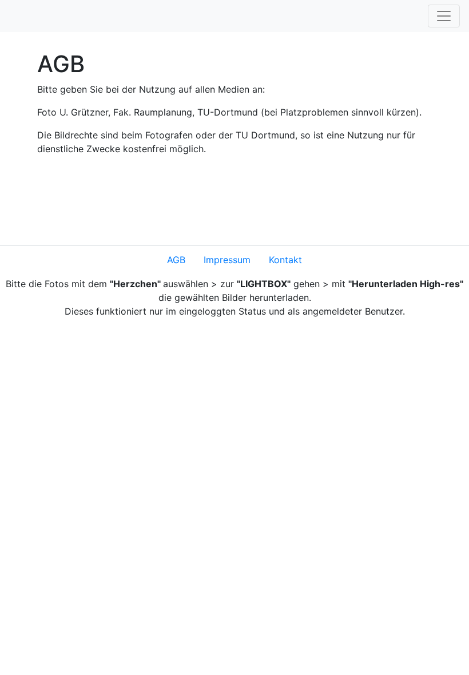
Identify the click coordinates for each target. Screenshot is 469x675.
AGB (176, 259)
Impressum (227, 259)
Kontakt (285, 259)
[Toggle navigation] (444, 16)
